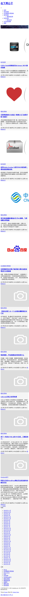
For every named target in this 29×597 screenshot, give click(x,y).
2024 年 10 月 (7, 512)
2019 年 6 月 (7, 544)
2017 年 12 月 (7, 549)
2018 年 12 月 (7, 548)
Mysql (5, 569)
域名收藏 (6, 11)
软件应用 (3, 62)
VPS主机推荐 (7, 21)
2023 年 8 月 (7, 520)
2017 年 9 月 (7, 552)
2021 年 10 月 (7, 530)
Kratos (6, 592)
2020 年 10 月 (7, 535)
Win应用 (6, 575)
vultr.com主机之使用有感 (9, 397)
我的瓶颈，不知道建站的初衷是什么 (12, 355)
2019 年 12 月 (7, 541)
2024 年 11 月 (7, 510)
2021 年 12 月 (7, 528)
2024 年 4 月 (7, 513)
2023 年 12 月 (7, 517)
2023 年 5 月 (7, 525)
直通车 (5, 582)
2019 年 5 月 (7, 546)
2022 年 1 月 (7, 526)
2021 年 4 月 (7, 533)
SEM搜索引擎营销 (9, 13)
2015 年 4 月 (7, 564)
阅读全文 (3, 76)
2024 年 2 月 (7, 515)
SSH (5, 574)
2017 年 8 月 (7, 554)
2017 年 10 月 (7, 551)
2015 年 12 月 (7, 559)
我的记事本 (4, 111)
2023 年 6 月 (7, 523)
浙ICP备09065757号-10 (7, 595)
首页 (5, 10)
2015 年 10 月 (7, 561)
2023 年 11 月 (7, 518)
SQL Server (7, 572)
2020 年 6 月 (7, 536)
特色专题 (6, 18)
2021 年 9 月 (7, 531)
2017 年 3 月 (7, 556)
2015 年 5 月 (7, 562)
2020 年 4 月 (7, 538)
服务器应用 (10, 16)
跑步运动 (9, 19)
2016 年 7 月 (7, 557)
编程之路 (6, 583)
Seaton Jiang (16, 592)
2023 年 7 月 (7, 522)
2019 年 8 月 (7, 543)
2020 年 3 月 (7, 539)
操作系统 (6, 15)
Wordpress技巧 (4, 477)
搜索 (5, 23)
